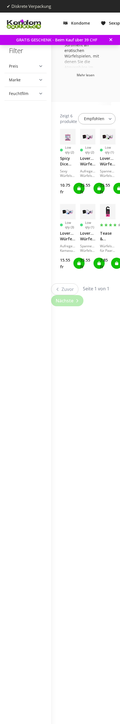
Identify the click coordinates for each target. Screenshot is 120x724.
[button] (23, 66)
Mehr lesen (85, 75)
